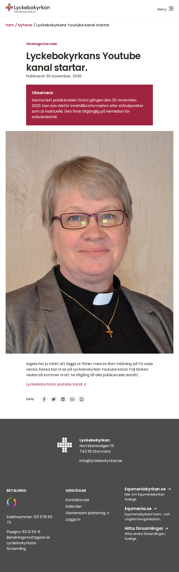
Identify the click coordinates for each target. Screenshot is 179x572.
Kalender (73, 506)
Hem (10, 25)
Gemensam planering (85, 513)
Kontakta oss (77, 500)
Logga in (72, 519)
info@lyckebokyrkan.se (100, 460)
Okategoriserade (41, 43)
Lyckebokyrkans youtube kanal (54, 384)
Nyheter (25, 25)
